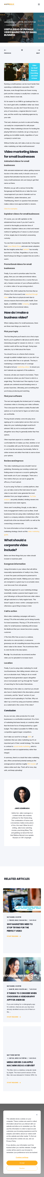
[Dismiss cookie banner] (37, 1115)
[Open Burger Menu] (39, 4)
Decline (22, 1168)
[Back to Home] (9, 4)
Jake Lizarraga (10, 22)
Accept (22, 1163)
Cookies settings (22, 1157)
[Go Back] (22, 50)
